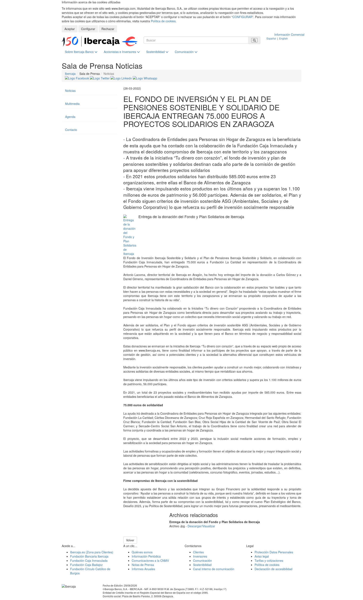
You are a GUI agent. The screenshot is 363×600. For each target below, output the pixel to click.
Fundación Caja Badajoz (86, 565)
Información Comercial (289, 34)
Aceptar (69, 29)
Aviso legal (262, 556)
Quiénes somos (142, 552)
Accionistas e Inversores (120, 52)
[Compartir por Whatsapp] (145, 78)
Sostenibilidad (156, 52)
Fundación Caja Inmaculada (89, 560)
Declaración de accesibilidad (273, 569)
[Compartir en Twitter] (100, 78)
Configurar (88, 29)
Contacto (71, 130)
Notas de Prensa (143, 565)
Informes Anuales (143, 569)
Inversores (200, 556)
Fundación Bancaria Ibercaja (89, 556)
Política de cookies (163, 21)
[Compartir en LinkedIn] (121, 78)
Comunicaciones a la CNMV (150, 560)
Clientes (198, 552)
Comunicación (185, 52)
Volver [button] (130, 540)
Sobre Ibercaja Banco (80, 52)
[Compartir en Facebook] (77, 78)
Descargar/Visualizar (201, 526)
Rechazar (107, 29)
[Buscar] (254, 40)
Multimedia (72, 104)
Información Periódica (146, 556)
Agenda (70, 117)
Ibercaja (70, 73)
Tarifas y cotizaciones (269, 560)
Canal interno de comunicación (213, 569)
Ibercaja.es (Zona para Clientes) (91, 552)
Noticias (70, 90)
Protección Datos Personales (274, 552)
